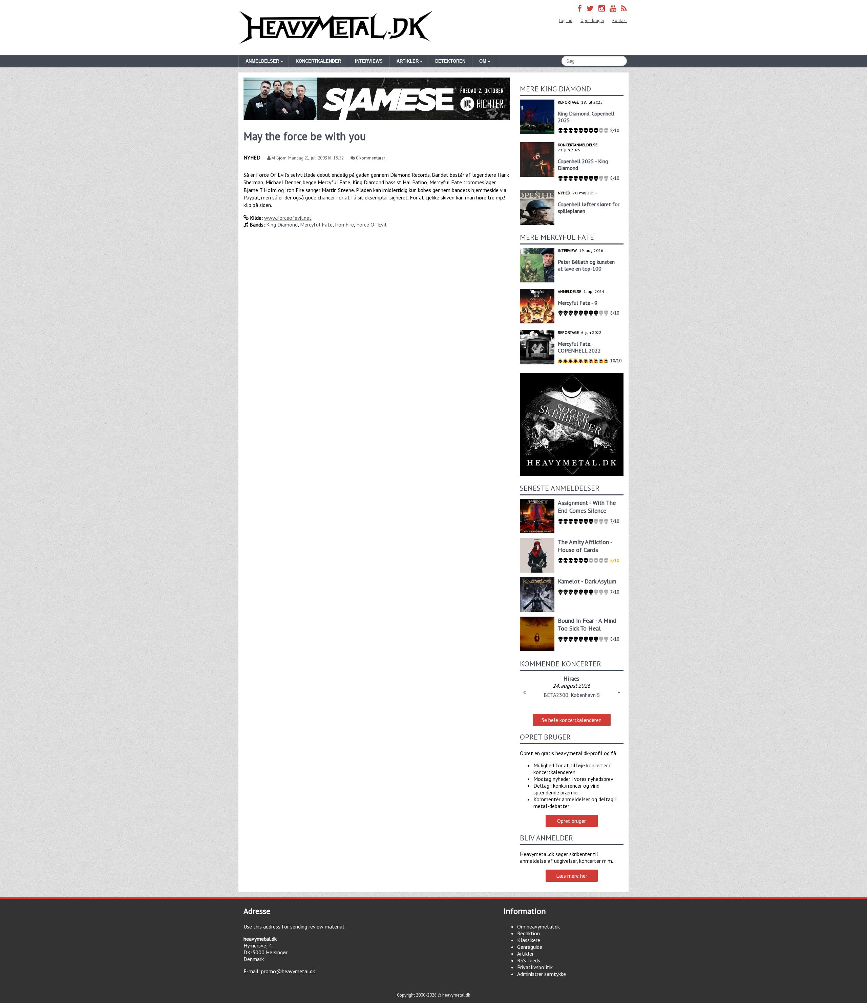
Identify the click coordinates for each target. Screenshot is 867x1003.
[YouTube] (613, 8)
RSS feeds (528, 960)
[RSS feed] (624, 8)
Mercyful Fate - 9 (577, 302)
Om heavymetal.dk (538, 926)
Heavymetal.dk (336, 27)
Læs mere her (571, 875)
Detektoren (450, 61)
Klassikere (528, 940)
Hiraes (571, 678)
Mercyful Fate (316, 224)
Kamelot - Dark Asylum (587, 581)
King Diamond (282, 224)
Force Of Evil (371, 224)
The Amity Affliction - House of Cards (585, 546)
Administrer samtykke (541, 973)
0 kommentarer (370, 158)
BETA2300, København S (572, 694)
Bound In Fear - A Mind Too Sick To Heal (587, 624)
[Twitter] (590, 8)
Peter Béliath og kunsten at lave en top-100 (586, 265)
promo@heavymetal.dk (288, 971)
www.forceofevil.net (288, 217)
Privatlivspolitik (535, 967)
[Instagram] (601, 8)
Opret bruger (592, 20)
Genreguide (529, 946)
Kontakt (619, 20)
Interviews (369, 61)
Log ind (565, 20)
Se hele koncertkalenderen (571, 720)
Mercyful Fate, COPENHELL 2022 (579, 347)
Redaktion (528, 933)
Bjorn (281, 158)
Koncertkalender (318, 61)
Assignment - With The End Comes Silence (587, 506)
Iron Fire (344, 224)
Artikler (525, 953)
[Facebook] (579, 8)
